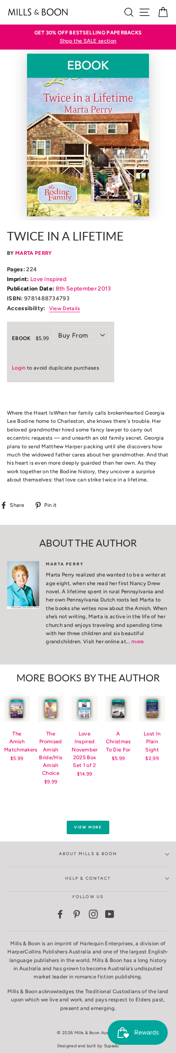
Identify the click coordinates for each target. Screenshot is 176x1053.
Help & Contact (88, 878)
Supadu (111, 1045)
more (137, 641)
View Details (64, 308)
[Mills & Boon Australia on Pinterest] (76, 914)
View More (88, 827)
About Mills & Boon (88, 853)
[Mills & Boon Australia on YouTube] (109, 914)
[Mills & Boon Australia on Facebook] (60, 914)
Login (19, 368)
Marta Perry (33, 253)
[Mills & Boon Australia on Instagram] (93, 914)
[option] (88, 37)
